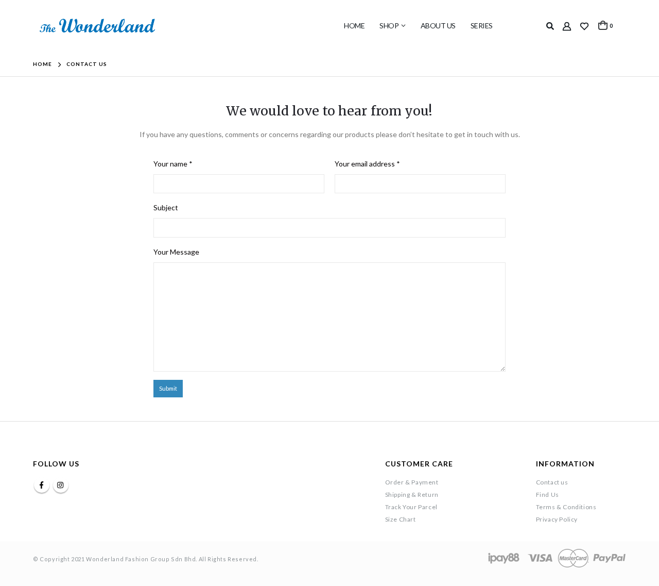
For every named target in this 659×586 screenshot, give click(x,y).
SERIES (482, 25)
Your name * (173, 163)
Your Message (176, 251)
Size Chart (400, 519)
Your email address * (367, 163)
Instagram (60, 485)
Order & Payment (412, 482)
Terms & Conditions (566, 507)
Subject (165, 207)
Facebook (41, 485)
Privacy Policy (557, 519)
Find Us (547, 494)
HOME (354, 25)
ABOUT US (438, 25)
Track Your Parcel (411, 507)
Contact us (552, 482)
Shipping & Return (412, 494)
